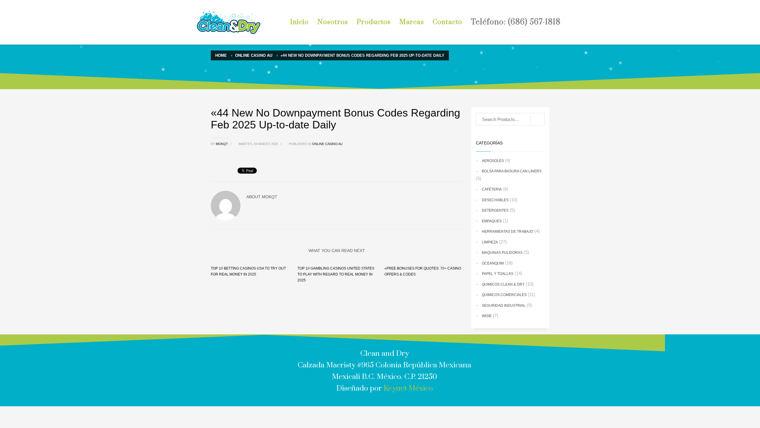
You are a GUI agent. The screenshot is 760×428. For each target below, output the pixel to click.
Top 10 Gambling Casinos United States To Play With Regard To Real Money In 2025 (335, 274)
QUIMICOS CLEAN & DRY (503, 284)
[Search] (537, 119)
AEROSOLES (493, 161)
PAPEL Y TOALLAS (497, 274)
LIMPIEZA (490, 242)
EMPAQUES (492, 221)
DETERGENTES (495, 210)
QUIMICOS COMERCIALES (504, 295)
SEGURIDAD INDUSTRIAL (503, 305)
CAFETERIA (492, 189)
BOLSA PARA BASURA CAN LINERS (512, 171)
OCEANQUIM (493, 263)
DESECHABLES (495, 200)
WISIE (487, 316)
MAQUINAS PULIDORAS (502, 253)
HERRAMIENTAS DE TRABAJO (507, 231)
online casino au (327, 144)
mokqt (222, 144)
